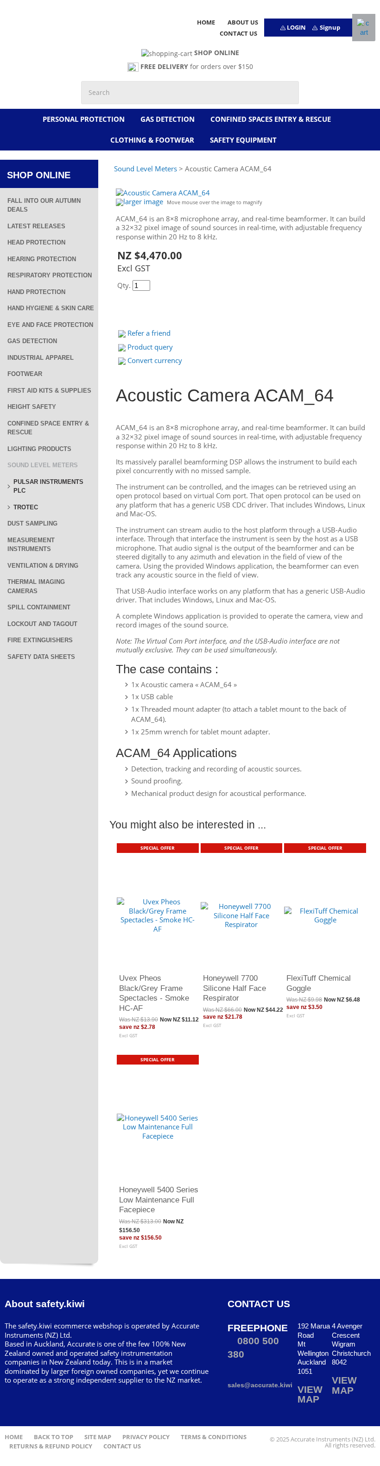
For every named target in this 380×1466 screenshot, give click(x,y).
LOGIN (296, 27)
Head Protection (36, 242)
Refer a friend (149, 333)
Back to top (53, 1437)
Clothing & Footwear (152, 139)
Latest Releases (36, 226)
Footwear (24, 373)
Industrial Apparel (40, 357)
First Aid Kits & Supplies (49, 390)
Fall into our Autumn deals (44, 205)
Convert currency (154, 360)
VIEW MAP (310, 1394)
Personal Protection (84, 119)
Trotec (25, 507)
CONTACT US (238, 33)
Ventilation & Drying (42, 565)
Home (14, 1437)
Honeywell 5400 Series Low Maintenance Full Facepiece (158, 1199)
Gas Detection (167, 119)
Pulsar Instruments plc (48, 486)
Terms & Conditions (214, 1437)
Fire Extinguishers (40, 640)
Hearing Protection (41, 259)
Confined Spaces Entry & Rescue (270, 119)
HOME (206, 22)
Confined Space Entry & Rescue (48, 428)
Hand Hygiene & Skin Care (50, 308)
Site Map (97, 1437)
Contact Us (122, 1446)
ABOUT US (243, 22)
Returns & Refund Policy (50, 1446)
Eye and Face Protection (50, 324)
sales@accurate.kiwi (260, 1385)
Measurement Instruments (31, 545)
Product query (150, 346)
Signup (330, 27)
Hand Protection (36, 291)
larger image (143, 201)
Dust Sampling (32, 523)
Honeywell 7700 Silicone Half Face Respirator (234, 988)
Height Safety (31, 406)
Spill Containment (38, 607)
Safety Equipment (243, 139)
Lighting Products (39, 448)
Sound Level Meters (42, 465)
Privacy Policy (146, 1437)
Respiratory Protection (49, 275)
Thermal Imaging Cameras (36, 586)
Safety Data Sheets (41, 656)
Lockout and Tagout (42, 623)
